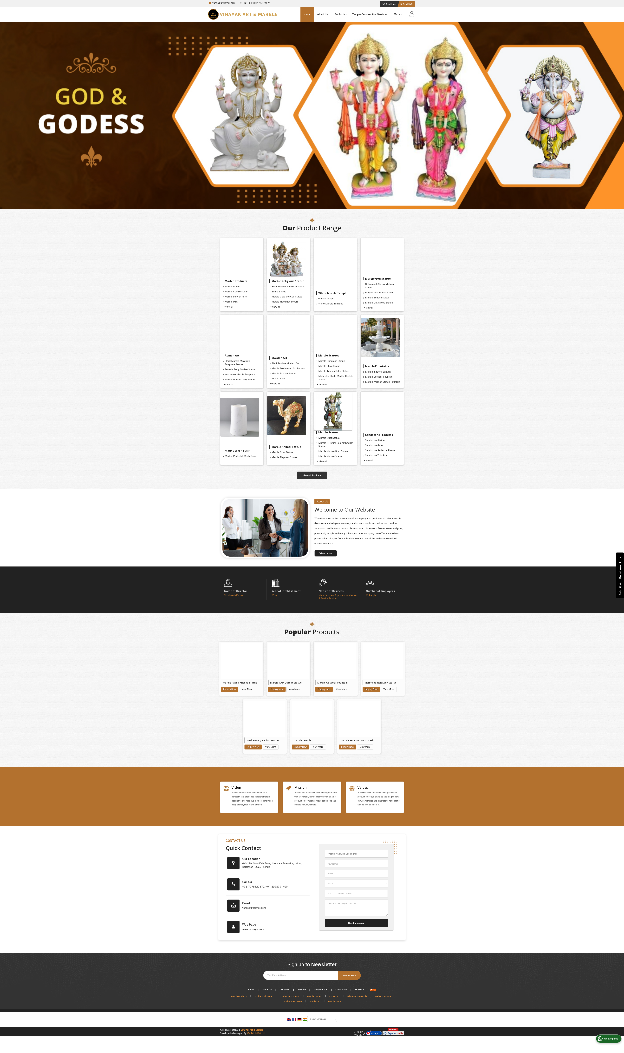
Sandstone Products (379, 435)
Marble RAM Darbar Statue (286, 682)
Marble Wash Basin (237, 450)
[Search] (412, 13)
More (397, 14)
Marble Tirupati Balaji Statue (333, 371)
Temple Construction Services (369, 14)
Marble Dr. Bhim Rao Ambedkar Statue (335, 444)
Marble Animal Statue (286, 447)
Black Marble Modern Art (285, 363)
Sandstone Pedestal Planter (380, 450)
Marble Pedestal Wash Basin (240, 456)
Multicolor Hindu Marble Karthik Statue (335, 378)
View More (247, 689)
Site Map (359, 989)
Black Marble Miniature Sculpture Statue (237, 363)
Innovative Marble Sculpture (240, 374)
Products (339, 14)
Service (302, 989)
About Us (322, 14)
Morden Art (279, 358)
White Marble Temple (332, 293)
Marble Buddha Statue (377, 297)
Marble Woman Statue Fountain (382, 381)
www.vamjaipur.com (253, 929)
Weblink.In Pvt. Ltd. (256, 1033)
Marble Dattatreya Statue (379, 302)
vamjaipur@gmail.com (223, 3)
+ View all (228, 306)
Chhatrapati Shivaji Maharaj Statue (379, 286)
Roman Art (232, 355)
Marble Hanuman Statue (331, 361)
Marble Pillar (231, 301)
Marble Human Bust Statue (333, 451)
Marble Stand (279, 378)
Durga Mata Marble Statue (379, 292)
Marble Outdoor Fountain (378, 376)
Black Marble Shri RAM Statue (288, 286)
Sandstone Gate (374, 445)
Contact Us (341, 989)
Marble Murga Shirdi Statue (263, 740)
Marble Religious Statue (288, 281)
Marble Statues (328, 355)
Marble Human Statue (330, 456)
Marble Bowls (232, 286)
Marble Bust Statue (329, 437)
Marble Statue (328, 432)
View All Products (312, 475)
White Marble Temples (330, 303)
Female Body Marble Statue (240, 369)
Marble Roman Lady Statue (240, 379)
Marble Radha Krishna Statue (240, 682)
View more (325, 553)
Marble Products (236, 281)
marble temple (326, 298)
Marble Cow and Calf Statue (287, 296)
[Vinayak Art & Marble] (242, 14)
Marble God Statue (378, 278)
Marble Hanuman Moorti (285, 301)
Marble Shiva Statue (329, 366)
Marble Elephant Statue (284, 457)
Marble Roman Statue (284, 373)
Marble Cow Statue (282, 452)
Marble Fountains (377, 366)
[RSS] (373, 989)
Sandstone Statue (375, 440)
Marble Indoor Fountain (378, 371)
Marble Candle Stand (236, 291)
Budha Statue (279, 291)
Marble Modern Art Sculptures (288, 368)
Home (307, 14)
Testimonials (320, 989)
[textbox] (356, 854)
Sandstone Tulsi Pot (376, 455)
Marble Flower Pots (236, 296)
